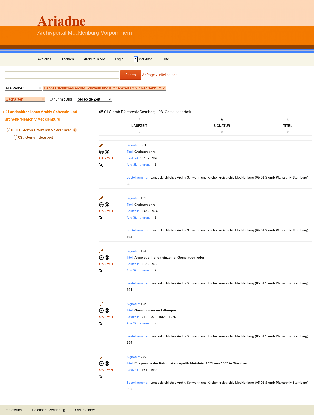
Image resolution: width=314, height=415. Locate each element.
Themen (67, 59)
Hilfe (165, 59)
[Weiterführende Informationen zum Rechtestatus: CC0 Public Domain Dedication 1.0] (104, 151)
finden (131, 75)
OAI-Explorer (85, 410)
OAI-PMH (106, 158)
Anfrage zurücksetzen (159, 75)
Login (119, 59)
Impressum (13, 410)
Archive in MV (94, 59)
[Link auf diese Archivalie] (101, 164)
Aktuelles (44, 59)
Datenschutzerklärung (48, 410)
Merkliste (145, 59)
